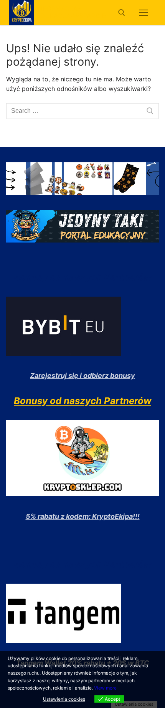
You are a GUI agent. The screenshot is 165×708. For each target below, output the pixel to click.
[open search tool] (121, 12)
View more (105, 688)
